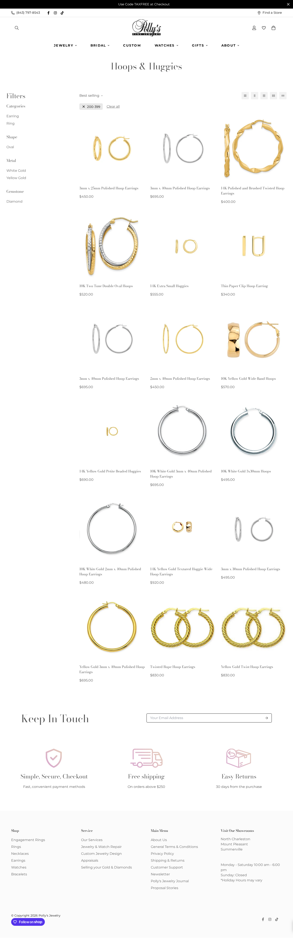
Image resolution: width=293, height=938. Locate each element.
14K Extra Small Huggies (169, 285)
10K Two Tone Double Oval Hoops (106, 285)
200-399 (93, 106)
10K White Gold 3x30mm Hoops (246, 471)
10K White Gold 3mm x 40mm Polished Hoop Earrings (181, 474)
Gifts (198, 45)
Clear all (113, 106)
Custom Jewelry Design (101, 854)
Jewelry (63, 45)
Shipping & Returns (167, 860)
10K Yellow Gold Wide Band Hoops (248, 378)
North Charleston (235, 839)
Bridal (98, 45)
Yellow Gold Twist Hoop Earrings (247, 666)
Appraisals (89, 860)
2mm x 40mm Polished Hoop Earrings (180, 378)
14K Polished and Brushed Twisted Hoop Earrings (252, 190)
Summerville (232, 849)
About (228, 45)
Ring (10, 123)
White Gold (16, 171)
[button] (273, 28)
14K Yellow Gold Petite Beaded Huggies (110, 471)
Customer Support (167, 867)
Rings (16, 847)
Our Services (92, 840)
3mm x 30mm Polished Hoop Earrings (250, 569)
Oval (10, 147)
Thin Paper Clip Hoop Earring (244, 285)
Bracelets (19, 874)
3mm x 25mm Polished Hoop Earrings (108, 188)
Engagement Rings (28, 840)
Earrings (18, 860)
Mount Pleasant (234, 844)
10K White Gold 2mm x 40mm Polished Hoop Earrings (110, 571)
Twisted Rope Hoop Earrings (172, 666)
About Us (159, 840)
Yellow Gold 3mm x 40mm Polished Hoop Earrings (112, 669)
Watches (165, 45)
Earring (12, 116)
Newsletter (160, 874)
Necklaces (20, 854)
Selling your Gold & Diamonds (106, 867)
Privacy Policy (162, 854)
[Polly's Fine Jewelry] (146, 28)
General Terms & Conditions (174, 847)
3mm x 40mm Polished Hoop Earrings (180, 188)
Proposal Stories (164, 888)
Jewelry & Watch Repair (101, 847)
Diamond (14, 201)
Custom (132, 45)
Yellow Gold (16, 178)
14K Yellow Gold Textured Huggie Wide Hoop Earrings (181, 571)
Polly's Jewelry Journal (170, 881)
